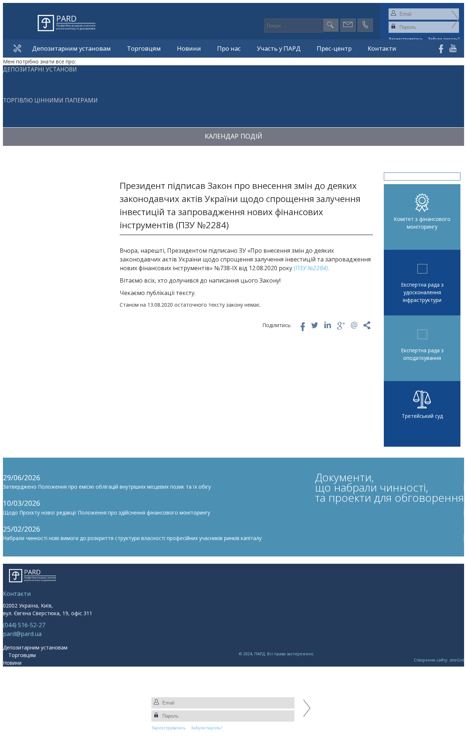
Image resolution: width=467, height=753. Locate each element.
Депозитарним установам (71, 48)
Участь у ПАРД (279, 48)
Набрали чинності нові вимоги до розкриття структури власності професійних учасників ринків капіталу (132, 538)
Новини (189, 48)
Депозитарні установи (40, 69)
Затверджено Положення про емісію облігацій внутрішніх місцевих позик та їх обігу (107, 486)
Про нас (229, 48)
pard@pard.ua (22, 634)
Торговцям (144, 48)
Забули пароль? (206, 727)
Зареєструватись (168, 727)
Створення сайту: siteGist (439, 660)
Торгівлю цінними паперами (50, 100)
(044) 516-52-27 (24, 625)
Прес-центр (334, 48)
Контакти (382, 48)
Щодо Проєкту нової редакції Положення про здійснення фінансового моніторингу (106, 512)
